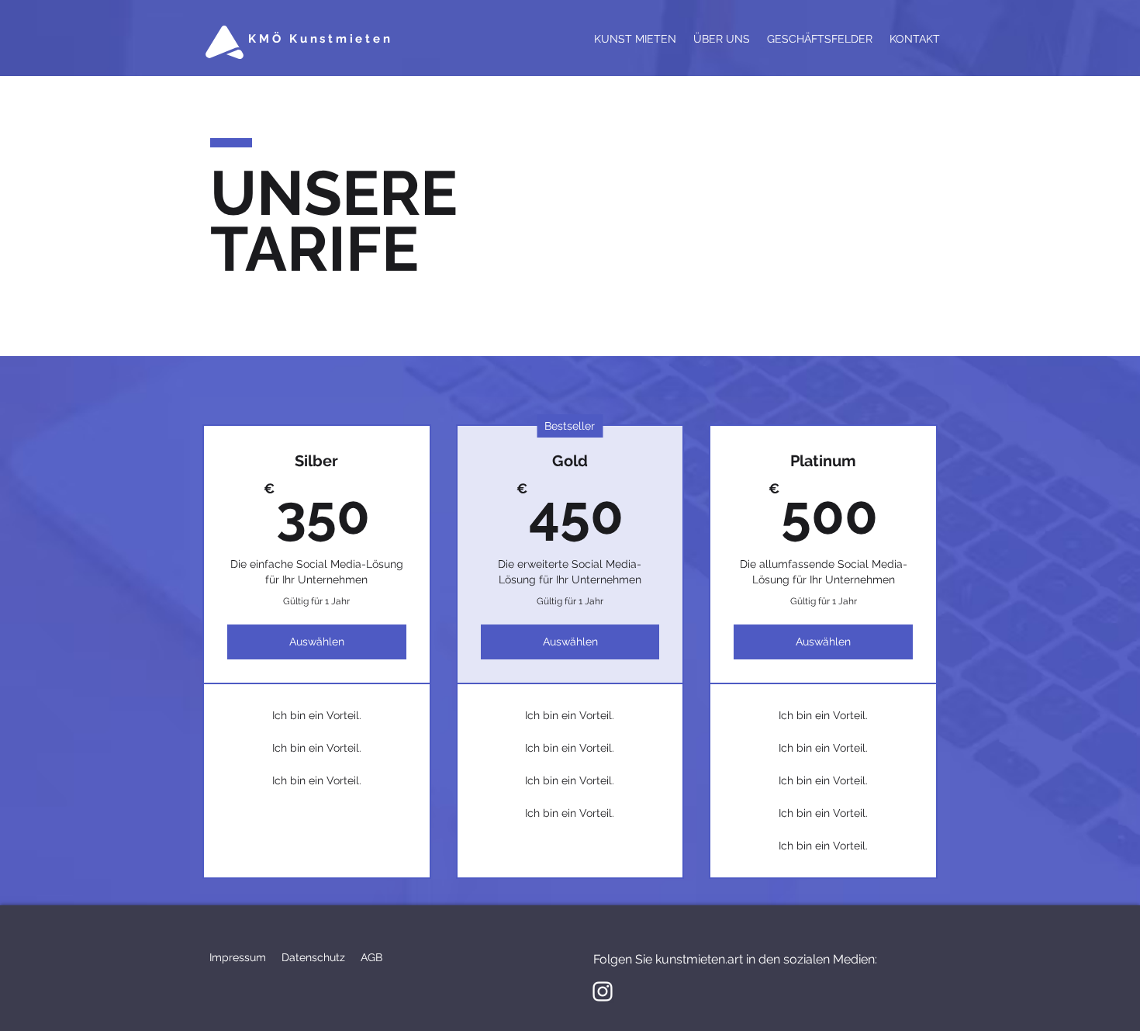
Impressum (237, 957)
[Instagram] (602, 991)
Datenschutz (313, 957)
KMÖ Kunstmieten (320, 39)
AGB (371, 957)
